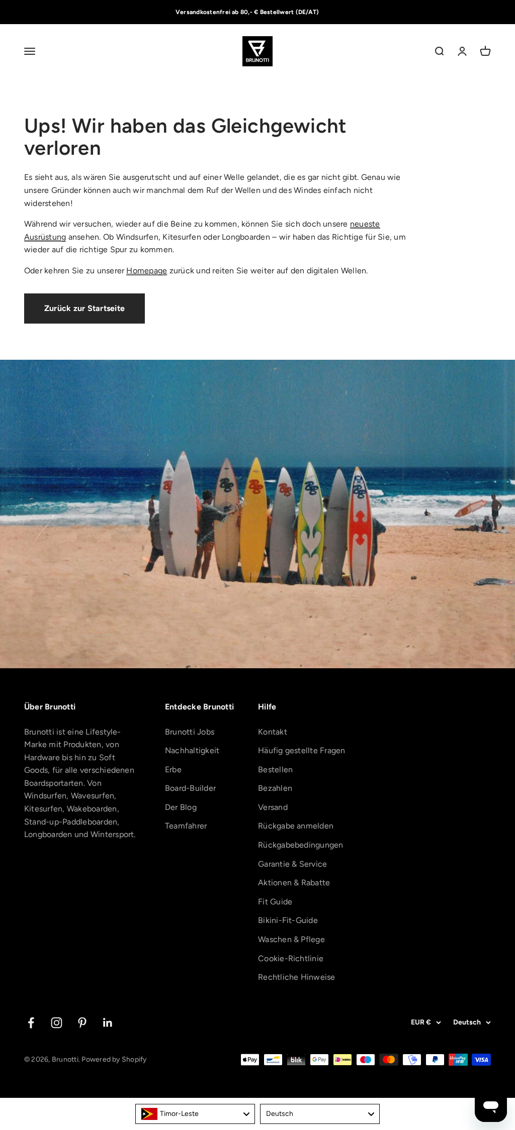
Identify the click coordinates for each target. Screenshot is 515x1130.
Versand (273, 807)
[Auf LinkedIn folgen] (108, 1023)
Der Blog (181, 807)
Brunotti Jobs (189, 732)
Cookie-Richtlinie (290, 958)
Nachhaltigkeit (192, 750)
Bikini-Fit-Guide (288, 920)
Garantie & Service (292, 864)
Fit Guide (275, 901)
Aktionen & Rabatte (294, 882)
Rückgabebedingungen (301, 845)
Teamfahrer (186, 826)
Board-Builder (190, 788)
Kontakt (272, 732)
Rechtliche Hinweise (296, 977)
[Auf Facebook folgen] (31, 1023)
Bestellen (275, 769)
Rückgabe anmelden (295, 826)
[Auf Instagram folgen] (56, 1023)
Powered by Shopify (113, 1059)
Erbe (173, 769)
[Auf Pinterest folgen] (82, 1023)
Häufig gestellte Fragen (302, 750)
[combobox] (195, 1114)
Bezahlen (275, 788)
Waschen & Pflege (291, 939)
